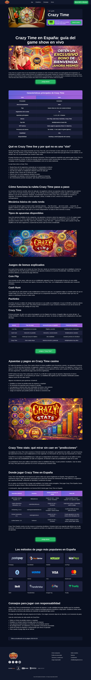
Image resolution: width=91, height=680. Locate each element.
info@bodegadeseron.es (76, 659)
